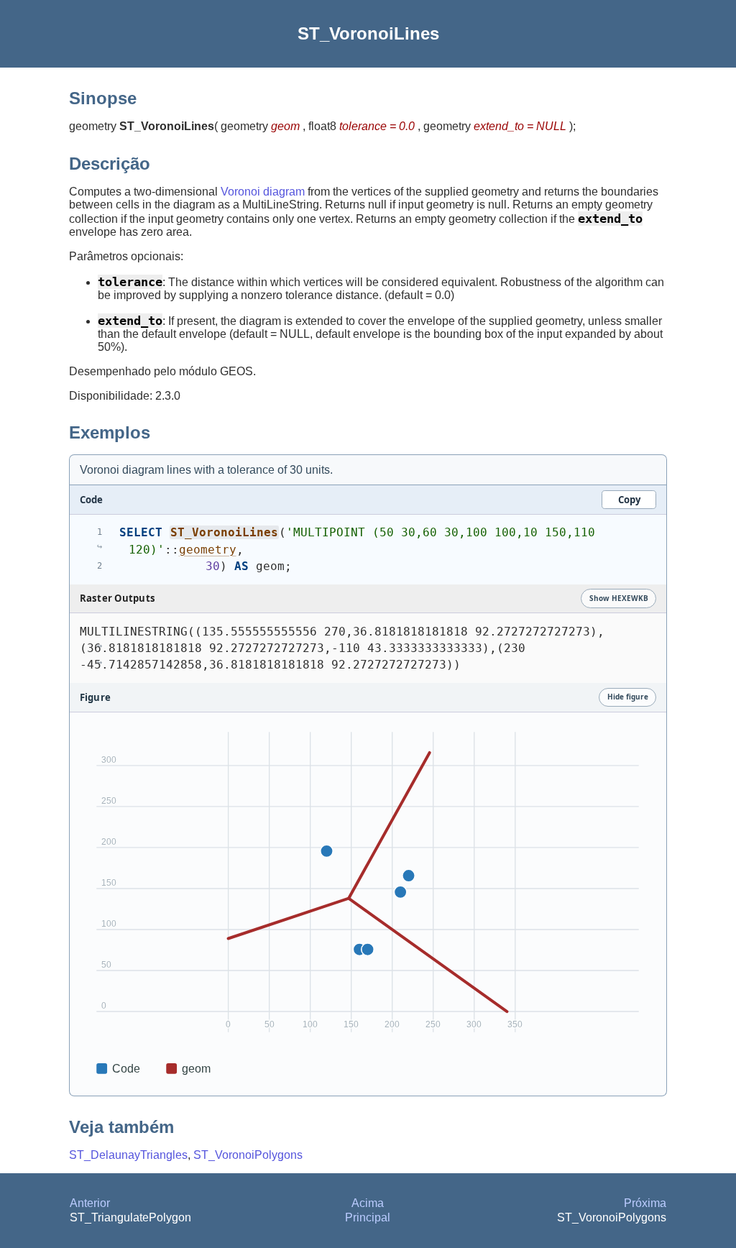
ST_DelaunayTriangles (128, 1155)
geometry (207, 549)
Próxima (645, 1203)
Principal (367, 1217)
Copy (629, 499)
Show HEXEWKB (618, 598)
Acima (367, 1203)
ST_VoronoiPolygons (248, 1155)
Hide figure (627, 697)
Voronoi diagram (263, 191)
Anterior (90, 1203)
